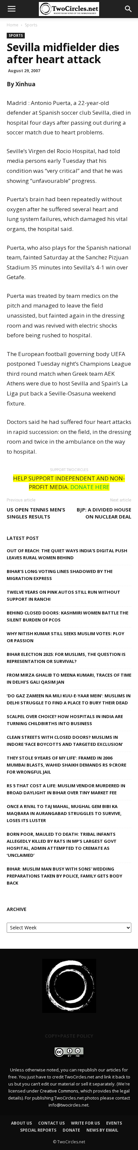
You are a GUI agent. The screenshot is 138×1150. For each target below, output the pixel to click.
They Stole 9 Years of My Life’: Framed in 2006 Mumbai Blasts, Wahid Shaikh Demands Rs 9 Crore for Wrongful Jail (66, 765)
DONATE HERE (90, 487)
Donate (71, 1130)
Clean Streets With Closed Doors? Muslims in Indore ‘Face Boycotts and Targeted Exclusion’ (65, 740)
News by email (102, 1130)
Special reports (38, 1130)
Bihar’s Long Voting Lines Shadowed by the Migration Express (60, 574)
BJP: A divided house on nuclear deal (104, 513)
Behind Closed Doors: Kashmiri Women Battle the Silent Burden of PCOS (67, 616)
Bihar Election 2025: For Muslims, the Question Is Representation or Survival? (66, 657)
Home (12, 25)
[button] (128, 9)
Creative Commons (59, 1091)
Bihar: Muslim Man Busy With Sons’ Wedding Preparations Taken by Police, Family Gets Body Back (64, 876)
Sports (31, 25)
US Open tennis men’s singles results (36, 513)
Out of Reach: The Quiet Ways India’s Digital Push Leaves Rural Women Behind (67, 554)
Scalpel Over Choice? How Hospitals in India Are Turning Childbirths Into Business (65, 719)
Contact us (51, 1123)
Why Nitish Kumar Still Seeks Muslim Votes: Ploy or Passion (65, 637)
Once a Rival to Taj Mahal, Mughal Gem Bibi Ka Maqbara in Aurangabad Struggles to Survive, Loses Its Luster (64, 813)
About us (21, 1123)
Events (114, 1123)
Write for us (85, 1123)
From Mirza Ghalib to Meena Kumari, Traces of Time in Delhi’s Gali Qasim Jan (69, 678)
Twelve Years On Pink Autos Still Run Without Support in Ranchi (63, 595)
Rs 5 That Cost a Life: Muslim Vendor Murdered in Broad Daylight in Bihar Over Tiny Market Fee (66, 789)
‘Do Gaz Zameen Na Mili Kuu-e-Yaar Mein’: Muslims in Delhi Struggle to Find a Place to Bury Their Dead (69, 699)
